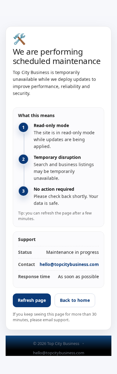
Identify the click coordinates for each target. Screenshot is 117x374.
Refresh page (32, 300)
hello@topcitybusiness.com (69, 264)
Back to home (75, 300)
